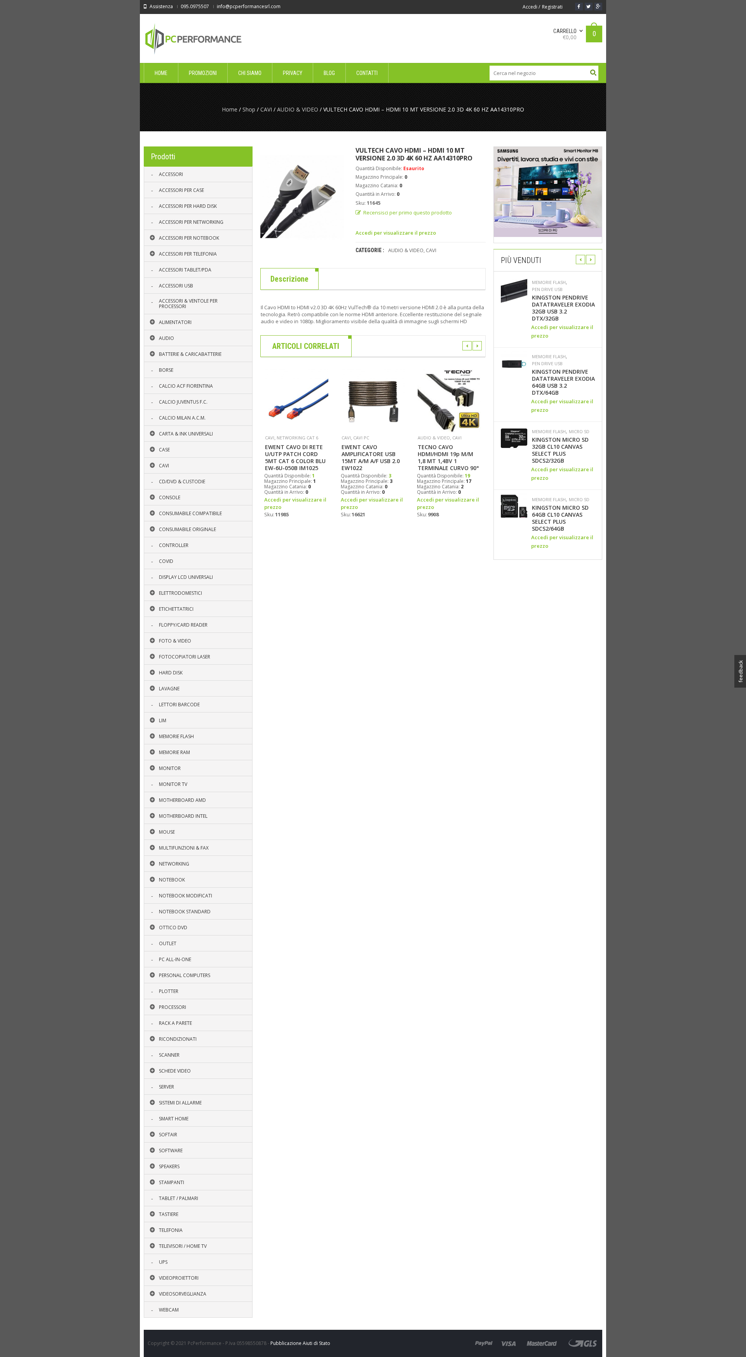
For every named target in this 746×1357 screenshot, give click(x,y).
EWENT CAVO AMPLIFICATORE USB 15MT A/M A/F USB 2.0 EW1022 (371, 458)
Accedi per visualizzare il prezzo (396, 232)
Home (229, 109)
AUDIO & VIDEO (297, 109)
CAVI (266, 109)
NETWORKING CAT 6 (297, 438)
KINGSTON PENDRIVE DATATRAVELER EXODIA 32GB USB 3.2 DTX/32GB (563, 308)
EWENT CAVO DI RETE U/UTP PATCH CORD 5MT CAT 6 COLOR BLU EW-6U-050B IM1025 (295, 458)
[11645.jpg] (302, 196)
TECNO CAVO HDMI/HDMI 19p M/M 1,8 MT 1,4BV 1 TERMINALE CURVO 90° (448, 458)
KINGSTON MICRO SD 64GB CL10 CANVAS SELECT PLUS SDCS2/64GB (560, 518)
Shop (248, 109)
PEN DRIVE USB (547, 289)
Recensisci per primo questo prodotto (407, 212)
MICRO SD (579, 431)
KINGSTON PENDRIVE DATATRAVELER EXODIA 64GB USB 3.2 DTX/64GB (563, 382)
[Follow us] (589, 6)
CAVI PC (361, 438)
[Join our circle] (598, 6)
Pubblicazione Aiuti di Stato (300, 1343)
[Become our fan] (579, 6)
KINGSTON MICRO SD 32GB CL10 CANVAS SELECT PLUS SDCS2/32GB (560, 450)
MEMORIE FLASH (549, 282)
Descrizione (289, 279)
